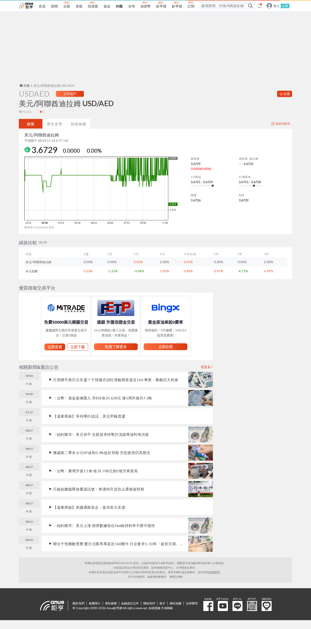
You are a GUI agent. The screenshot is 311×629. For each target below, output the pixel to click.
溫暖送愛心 (267, 606)
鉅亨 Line (237, 606)
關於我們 (78, 603)
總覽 (31, 124)
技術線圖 (78, 124)
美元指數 (31, 271)
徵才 (162, 603)
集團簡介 (95, 603)
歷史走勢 (54, 124)
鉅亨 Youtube (223, 606)
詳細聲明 (214, 572)
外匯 (26, 85)
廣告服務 (111, 603)
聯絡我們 (149, 603)
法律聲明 (192, 603)
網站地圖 (175, 603)
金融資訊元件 (130, 603)
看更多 (206, 367)
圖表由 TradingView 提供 (39, 227)
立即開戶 (70, 94)
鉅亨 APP (252, 606)
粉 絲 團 (208, 606)
